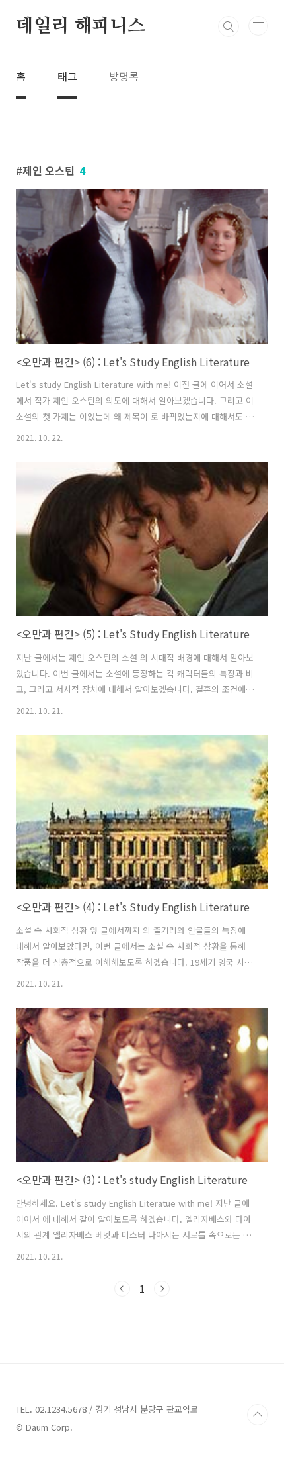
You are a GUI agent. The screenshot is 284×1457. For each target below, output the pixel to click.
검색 (228, 26)
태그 (67, 76)
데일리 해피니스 (80, 26)
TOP (257, 1414)
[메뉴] (258, 26)
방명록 (124, 76)
